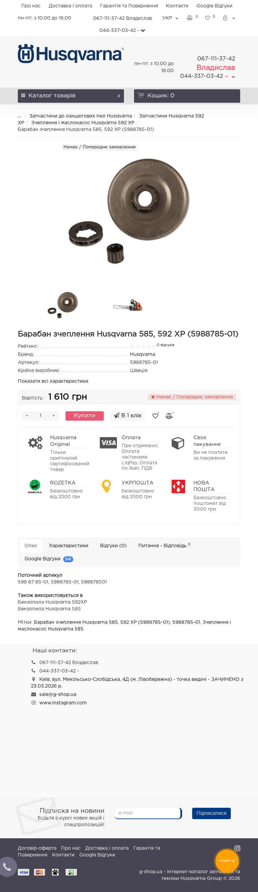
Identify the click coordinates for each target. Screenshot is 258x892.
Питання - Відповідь (164, 545)
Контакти (177, 6)
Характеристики (68, 546)
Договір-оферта (37, 848)
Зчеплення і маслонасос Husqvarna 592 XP (82, 123)
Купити (84, 415)
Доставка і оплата (70, 6)
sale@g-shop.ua (57, 695)
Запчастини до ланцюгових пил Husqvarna (80, 116)
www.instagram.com (63, 703)
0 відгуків (165, 345)
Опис (31, 546)
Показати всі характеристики (53, 381)
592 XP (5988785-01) (145, 622)
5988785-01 (186, 622)
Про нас (31, 6)
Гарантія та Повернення (129, 6)
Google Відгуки (214, 6)
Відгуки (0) (113, 546)
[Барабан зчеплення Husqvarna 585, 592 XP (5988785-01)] (63, 305)
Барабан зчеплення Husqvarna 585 (76, 622)
